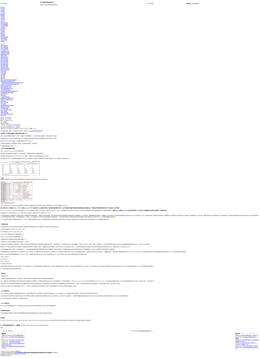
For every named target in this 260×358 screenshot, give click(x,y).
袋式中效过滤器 (4, 61)
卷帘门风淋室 (4, 111)
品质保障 (3, 35)
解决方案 (3, 30)
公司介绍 (10, 330)
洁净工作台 (3, 115)
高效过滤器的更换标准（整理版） (250, 345)
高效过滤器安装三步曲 (6, 87)
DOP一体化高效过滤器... (6, 109)
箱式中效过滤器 (4, 62)
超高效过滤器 (4, 55)
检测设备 (3, 18)
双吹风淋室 (3, 101)
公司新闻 (3, 31)
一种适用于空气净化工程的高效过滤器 (10, 84)
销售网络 (3, 15)
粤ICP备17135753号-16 (6, 355)
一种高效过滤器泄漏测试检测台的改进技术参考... (12, 82)
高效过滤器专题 (4, 23)
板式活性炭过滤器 (5, 68)
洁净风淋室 (3, 74)
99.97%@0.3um (125, 210)
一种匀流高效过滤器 (5, 89)
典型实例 (3, 27)
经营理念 (3, 11)
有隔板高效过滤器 (5, 52)
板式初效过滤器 (4, 64)
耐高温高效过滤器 (5, 54)
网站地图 (3, 354)
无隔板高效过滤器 (5, 51)
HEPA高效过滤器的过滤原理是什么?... (143, 330)
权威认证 (3, 14)
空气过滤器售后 (4, 37)
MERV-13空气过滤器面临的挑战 (16, 335)
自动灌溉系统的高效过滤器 (7, 92)
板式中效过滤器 (4, 60)
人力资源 (3, 13)
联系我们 (3, 41)
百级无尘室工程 (4, 102)
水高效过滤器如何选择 (6, 85)
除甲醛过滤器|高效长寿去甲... (8, 98)
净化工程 (3, 77)
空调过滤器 (3, 71)
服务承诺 (3, 34)
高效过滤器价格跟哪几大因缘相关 (9, 79)
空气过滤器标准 (4, 24)
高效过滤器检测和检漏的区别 (36, 131)
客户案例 (3, 28)
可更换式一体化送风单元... (7, 99)
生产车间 (3, 17)
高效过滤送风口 (4, 58)
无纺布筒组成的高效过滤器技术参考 (9, 91)
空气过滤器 (18, 352)
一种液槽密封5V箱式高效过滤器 (16, 340)
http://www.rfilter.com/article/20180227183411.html (37, 325)
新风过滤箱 (3, 95)
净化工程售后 (4, 40)
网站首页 (3, 7)
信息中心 (3, 21)
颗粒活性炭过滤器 (5, 69)
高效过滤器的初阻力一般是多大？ (250, 335)
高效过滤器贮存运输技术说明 (8, 81)
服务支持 (3, 32)
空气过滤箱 (3, 72)
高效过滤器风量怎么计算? (7, 88)
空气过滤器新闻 (4, 25)
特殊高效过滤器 (4, 57)
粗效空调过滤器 (4, 108)
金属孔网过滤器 (4, 112)
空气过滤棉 (3, 104)
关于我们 (3, 8)
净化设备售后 (4, 38)
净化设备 (3, 75)
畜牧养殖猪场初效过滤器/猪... (8, 105)
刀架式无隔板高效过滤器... (7, 114)
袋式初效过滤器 (4, 65)
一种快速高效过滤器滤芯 (14, 341)
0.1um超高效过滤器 (5, 96)
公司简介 (3, 10)
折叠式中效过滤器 (5, 106)
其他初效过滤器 (4, 67)
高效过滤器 (9, 124)
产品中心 (3, 20)
